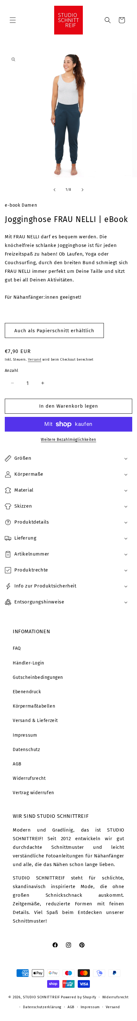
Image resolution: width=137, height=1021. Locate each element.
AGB (17, 764)
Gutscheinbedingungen (38, 677)
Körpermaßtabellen (34, 706)
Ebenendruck (27, 692)
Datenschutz (26, 749)
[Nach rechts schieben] (83, 190)
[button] (13, 20)
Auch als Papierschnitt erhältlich (54, 331)
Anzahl (11, 370)
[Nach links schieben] (54, 190)
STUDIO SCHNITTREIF (41, 997)
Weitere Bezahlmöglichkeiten (68, 439)
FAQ (17, 648)
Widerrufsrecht (29, 778)
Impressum (25, 735)
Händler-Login (28, 663)
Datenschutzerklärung (42, 1007)
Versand (34, 360)
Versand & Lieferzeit (35, 720)
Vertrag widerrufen (33, 792)
